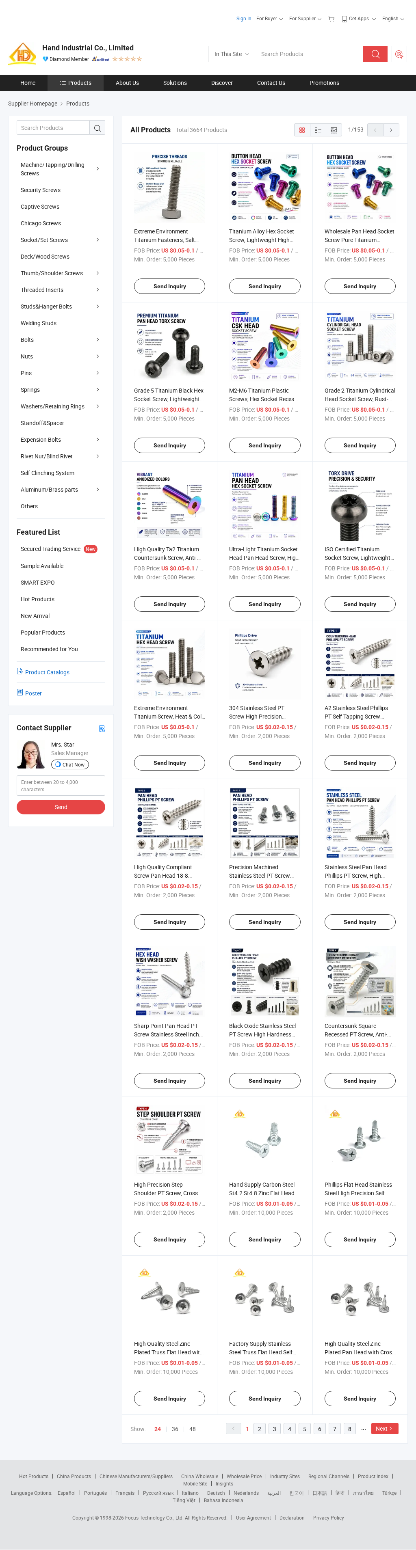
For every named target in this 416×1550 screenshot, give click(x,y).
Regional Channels (328, 1476)
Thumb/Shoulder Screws (52, 273)
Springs (30, 389)
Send (61, 807)
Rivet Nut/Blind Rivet (47, 456)
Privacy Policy (328, 1517)
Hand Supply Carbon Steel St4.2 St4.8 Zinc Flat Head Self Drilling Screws (262, 1193)
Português (95, 1493)
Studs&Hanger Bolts (46, 306)
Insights (224, 1483)
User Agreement (253, 1517)
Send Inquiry (170, 286)
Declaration (292, 1517)
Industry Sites (285, 1476)
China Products (74, 1476)
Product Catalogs (47, 672)
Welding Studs (38, 323)
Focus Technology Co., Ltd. (155, 1517)
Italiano (190, 1493)
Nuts (27, 356)
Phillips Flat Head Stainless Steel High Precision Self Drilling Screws (358, 1193)
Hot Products (33, 1476)
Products (79, 82)
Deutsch (216, 1493)
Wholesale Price (244, 1476)
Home (27, 82)
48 (192, 1429)
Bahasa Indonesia (223, 1500)
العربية (274, 1493)
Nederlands (246, 1493)
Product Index (373, 1476)
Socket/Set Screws (44, 240)
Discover (222, 82)
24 (157, 1429)
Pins (26, 373)
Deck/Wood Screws (45, 256)
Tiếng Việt (184, 1500)
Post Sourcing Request (399, 54)
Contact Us (271, 82)
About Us (127, 82)
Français (124, 1493)
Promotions (324, 82)
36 (175, 1429)
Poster (33, 693)
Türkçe (389, 1493)
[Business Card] (102, 728)
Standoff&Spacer (42, 423)
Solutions (175, 82)
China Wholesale (199, 1476)
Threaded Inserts (42, 290)
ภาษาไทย (363, 1493)
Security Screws (41, 190)
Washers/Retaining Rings (52, 406)
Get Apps (359, 18)
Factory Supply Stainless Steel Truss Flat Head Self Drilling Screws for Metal (260, 1352)
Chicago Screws (41, 223)
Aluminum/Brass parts (49, 489)
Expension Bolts (41, 439)
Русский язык (158, 1493)
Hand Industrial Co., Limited (88, 47)
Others (29, 506)
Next (382, 1428)
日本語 (319, 1493)
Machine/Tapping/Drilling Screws (52, 169)
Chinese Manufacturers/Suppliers (136, 1476)
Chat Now (73, 764)
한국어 (296, 1493)
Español (67, 1493)
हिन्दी (340, 1493)
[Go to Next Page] (391, 130)
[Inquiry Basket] (332, 18)
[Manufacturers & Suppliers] (60, 16)
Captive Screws (40, 206)
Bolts (27, 339)
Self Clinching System (47, 473)
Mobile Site (195, 1483)
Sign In (243, 18)
